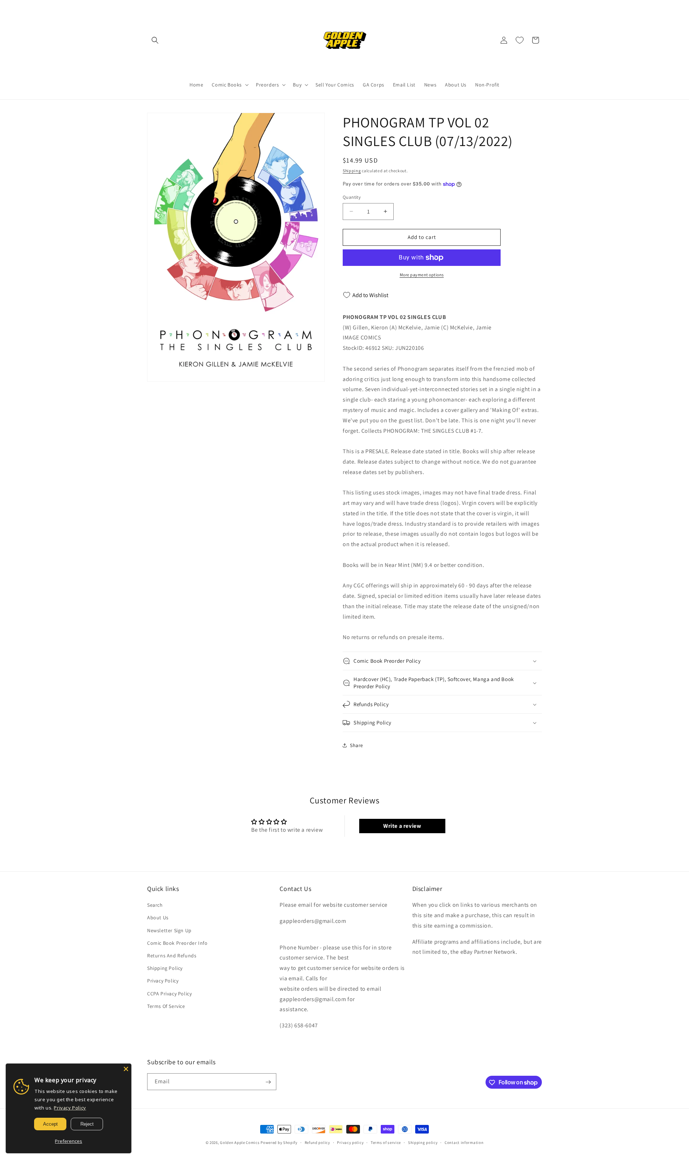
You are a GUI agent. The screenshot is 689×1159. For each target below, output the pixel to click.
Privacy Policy (162, 981)
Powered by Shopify (279, 1142)
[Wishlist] (520, 40)
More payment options (422, 274)
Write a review (402, 826)
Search (155, 905)
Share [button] (356, 745)
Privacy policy (350, 1142)
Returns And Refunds (171, 955)
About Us (158, 918)
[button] (155, 40)
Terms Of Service (166, 1006)
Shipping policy (423, 1142)
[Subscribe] (268, 1082)
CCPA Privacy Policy (169, 993)
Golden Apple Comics (239, 1142)
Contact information (464, 1142)
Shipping (352, 170)
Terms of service (386, 1142)
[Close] (126, 1069)
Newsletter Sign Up (169, 930)
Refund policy (317, 1142)
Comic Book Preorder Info (177, 943)
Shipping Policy (165, 968)
